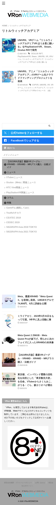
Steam (34, 56)
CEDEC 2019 (13, 222)
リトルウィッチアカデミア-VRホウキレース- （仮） (35, 89)
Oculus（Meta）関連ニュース (21, 182)
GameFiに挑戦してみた (17, 208)
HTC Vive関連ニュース (17, 187)
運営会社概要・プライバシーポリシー (18, 482)
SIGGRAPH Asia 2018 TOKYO (21, 227)
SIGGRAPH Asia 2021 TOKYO (21, 232)
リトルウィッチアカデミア (32, 59)
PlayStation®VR (24, 56)
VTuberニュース (14, 177)
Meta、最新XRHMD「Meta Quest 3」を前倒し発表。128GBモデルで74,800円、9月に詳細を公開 (36, 300)
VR (47, 56)
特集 (9, 203)
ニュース (11, 172)
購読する (11, 147)
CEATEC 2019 (13, 218)
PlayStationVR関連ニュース (20, 192)
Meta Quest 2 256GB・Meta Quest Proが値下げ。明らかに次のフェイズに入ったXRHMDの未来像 (36, 339)
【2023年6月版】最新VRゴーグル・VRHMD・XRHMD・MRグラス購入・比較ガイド (29, 164)
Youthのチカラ (13, 213)
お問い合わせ (40, 482)
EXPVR (35, 84)
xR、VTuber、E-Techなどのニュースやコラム (28, 491)
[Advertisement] (28, 263)
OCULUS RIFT (37, 53)
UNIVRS (41, 56)
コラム (10, 197)
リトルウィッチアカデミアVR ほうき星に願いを (35, 60)
